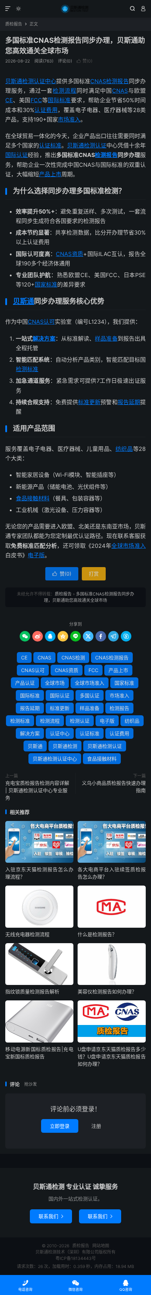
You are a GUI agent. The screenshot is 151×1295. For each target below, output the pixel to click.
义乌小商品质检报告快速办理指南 (114, 786)
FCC (36, 100)
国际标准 (59, 100)
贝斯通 (23, 301)
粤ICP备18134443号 (75, 1258)
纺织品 (124, 448)
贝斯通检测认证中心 (30, 81)
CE (9, 100)
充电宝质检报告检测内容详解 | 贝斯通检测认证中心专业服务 (37, 790)
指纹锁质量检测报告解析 (32, 991)
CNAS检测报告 (109, 81)
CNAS (120, 90)
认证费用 (46, 109)
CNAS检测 (73, 657)
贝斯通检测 (65, 746)
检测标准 (27, 369)
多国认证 (89, 695)
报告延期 (129, 402)
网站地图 (100, 1245)
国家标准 (46, 284)
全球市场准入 (128, 545)
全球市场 (55, 683)
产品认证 (25, 683)
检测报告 (106, 154)
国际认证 (16, 154)
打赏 (94, 574)
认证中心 (60, 733)
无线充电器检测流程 (27, 934)
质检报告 (75, 9)
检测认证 (80, 721)
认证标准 (50, 145)
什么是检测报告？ (97, 934)
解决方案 (44, 338)
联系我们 (51, 1216)
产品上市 (50, 174)
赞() (84, 61)
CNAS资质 (69, 253)
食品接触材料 (33, 498)
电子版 (36, 555)
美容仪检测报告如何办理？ (107, 991)
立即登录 (60, 1126)
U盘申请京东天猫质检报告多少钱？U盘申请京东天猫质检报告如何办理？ (112, 1056)
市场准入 (69, 119)
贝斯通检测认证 (86, 145)
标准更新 (89, 402)
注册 (96, 1126)
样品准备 (106, 338)
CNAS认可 (41, 321)
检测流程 (65, 90)
